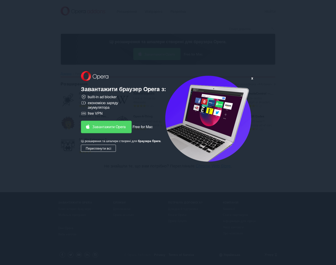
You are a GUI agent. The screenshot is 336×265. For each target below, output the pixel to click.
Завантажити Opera (109, 126)
